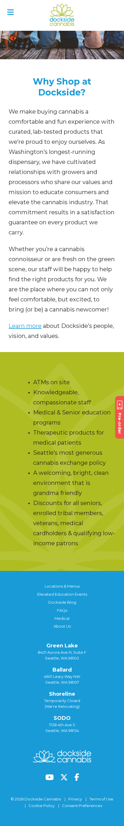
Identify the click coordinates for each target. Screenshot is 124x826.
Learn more (25, 325)
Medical (62, 618)
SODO (62, 718)
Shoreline (62, 694)
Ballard (62, 670)
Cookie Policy (42, 805)
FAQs (62, 610)
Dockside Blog (62, 602)
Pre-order (119, 423)
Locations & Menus (62, 586)
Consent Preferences (82, 805)
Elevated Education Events (62, 594)
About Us (62, 626)
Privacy (75, 799)
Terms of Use (101, 799)
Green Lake (62, 646)
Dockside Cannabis (62, 14)
